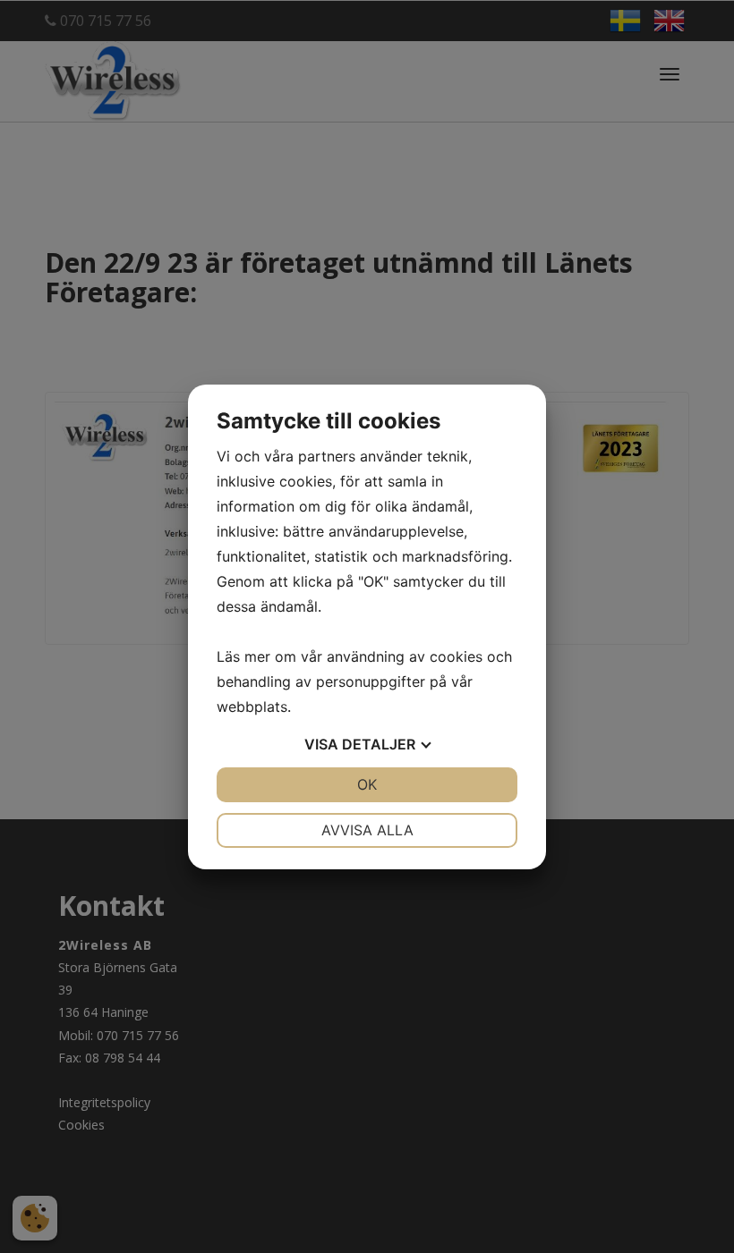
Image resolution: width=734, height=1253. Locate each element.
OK (367, 784)
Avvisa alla (367, 830)
